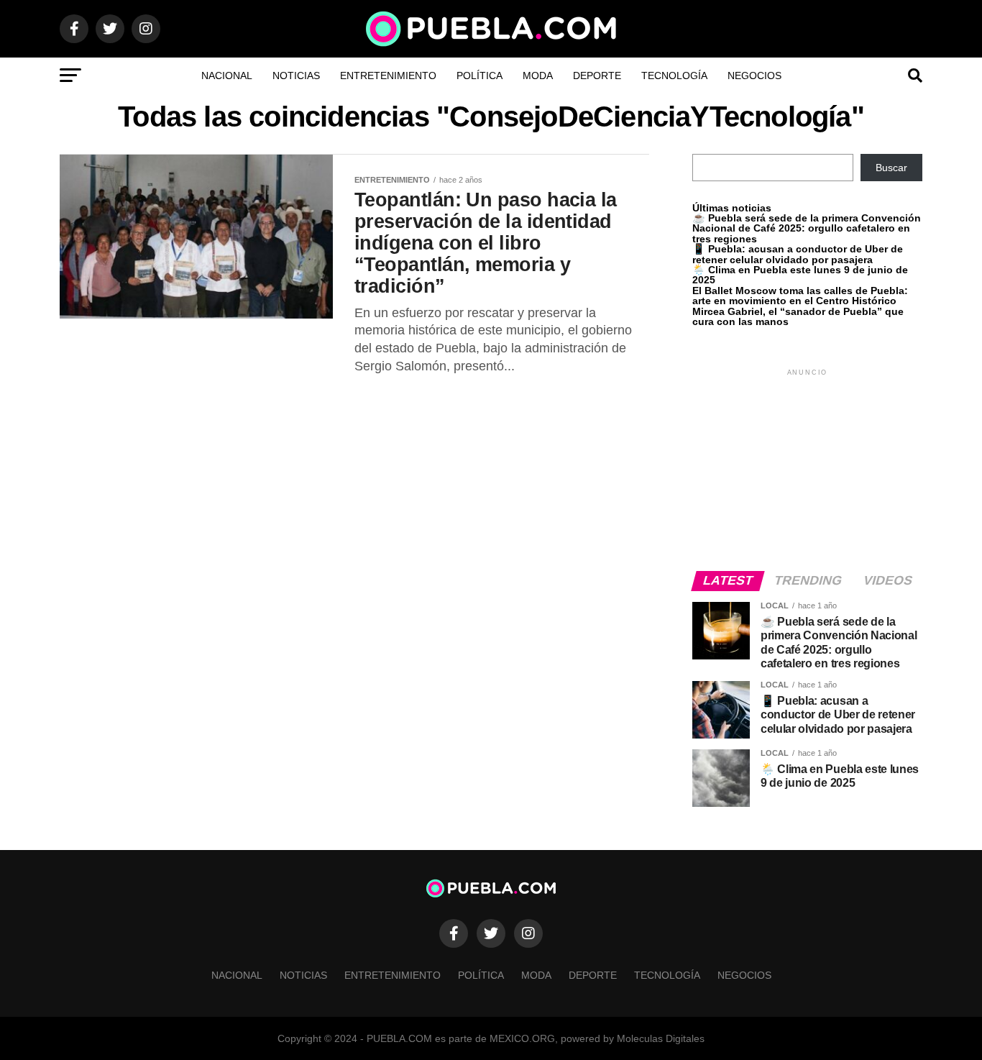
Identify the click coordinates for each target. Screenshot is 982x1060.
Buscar (891, 167)
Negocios (754, 75)
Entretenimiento (388, 75)
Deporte (597, 75)
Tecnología (674, 75)
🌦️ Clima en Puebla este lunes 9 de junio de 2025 (800, 274)
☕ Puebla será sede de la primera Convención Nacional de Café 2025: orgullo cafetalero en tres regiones (806, 228)
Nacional (226, 75)
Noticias (296, 75)
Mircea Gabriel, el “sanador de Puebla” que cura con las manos (798, 316)
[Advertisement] (807, 469)
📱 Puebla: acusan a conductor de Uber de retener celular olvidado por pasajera (797, 254)
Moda (538, 75)
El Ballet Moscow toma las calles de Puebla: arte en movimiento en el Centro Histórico (800, 295)
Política (479, 75)
